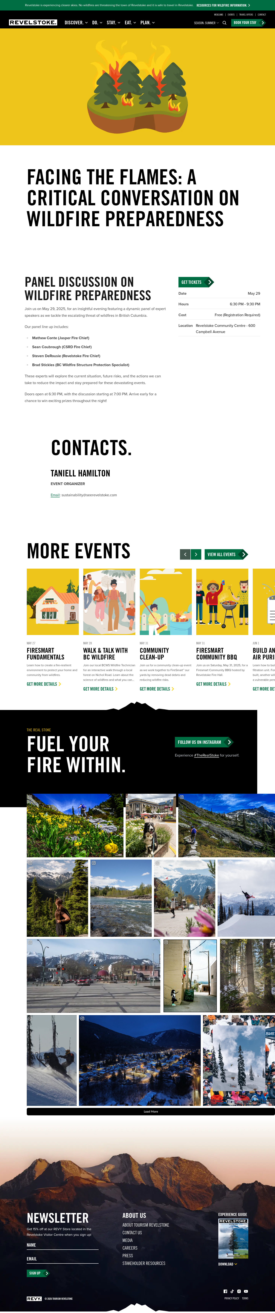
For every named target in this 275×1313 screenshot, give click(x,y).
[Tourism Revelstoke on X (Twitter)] (232, 1291)
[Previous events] (185, 554)
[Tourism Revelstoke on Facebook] (225, 1291)
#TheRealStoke (206, 755)
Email (55, 495)
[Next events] (196, 554)
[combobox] (206, 22)
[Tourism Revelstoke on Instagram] (239, 1291)
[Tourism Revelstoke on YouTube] (246, 1291)
